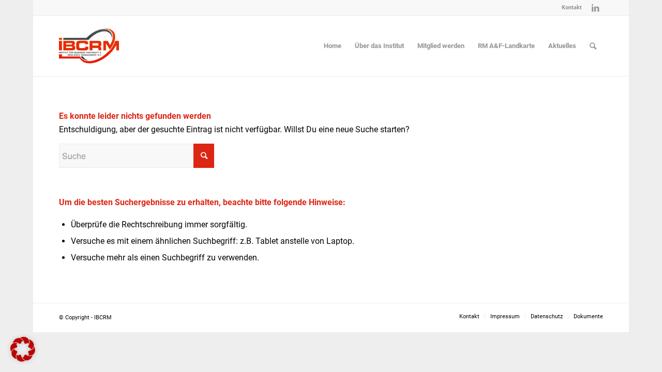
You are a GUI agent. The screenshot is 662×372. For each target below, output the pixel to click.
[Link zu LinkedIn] (595, 8)
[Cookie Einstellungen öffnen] (22, 359)
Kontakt (572, 7)
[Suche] (593, 46)
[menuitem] (569, 7)
